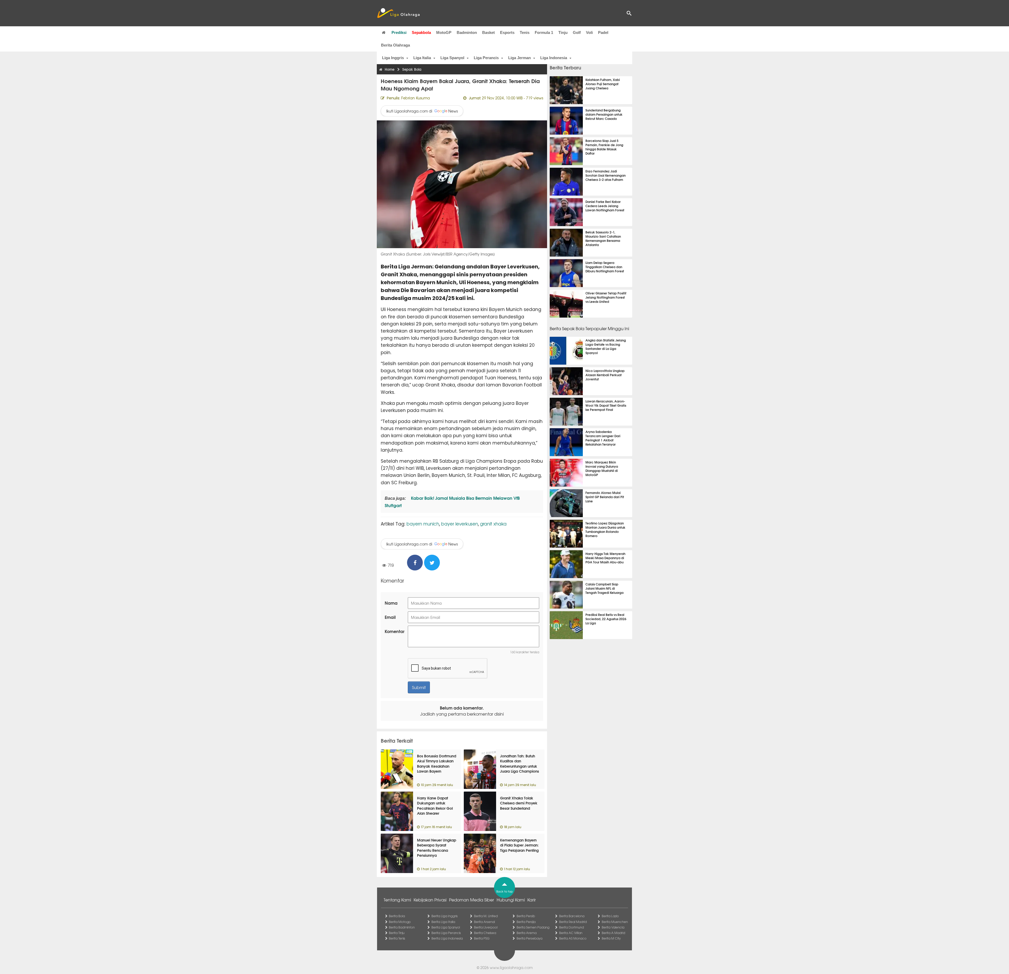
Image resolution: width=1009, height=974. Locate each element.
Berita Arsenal (484, 921)
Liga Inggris (393, 57)
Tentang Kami (397, 899)
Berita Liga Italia (443, 921)
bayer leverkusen (459, 523)
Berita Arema (527, 932)
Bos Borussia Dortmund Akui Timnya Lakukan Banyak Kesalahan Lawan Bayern (436, 763)
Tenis (524, 32)
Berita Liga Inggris (444, 916)
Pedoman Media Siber (471, 899)
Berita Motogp (400, 921)
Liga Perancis (486, 57)
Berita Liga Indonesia (447, 938)
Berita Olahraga (395, 45)
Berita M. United (486, 916)
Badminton (467, 32)
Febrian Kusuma (415, 97)
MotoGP (443, 32)
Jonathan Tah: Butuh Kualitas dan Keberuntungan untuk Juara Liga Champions (519, 763)
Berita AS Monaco (572, 938)
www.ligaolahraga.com (511, 967)
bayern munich (422, 523)
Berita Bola (397, 916)
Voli (589, 32)
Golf (577, 32)
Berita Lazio (610, 916)
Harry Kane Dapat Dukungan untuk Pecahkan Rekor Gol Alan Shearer (435, 805)
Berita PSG (482, 938)
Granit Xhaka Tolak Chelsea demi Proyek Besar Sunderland (518, 803)
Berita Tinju (396, 932)
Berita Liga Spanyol (445, 927)
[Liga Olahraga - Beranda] (398, 13)
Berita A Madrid (613, 932)
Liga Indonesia (553, 57)
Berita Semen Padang (533, 927)
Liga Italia (422, 57)
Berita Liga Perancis (446, 932)
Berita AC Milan (570, 932)
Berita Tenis (397, 938)
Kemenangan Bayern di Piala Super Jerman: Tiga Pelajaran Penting (519, 845)
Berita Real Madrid (573, 921)
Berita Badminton (402, 927)
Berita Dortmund (571, 927)
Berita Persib (526, 916)
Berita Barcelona (571, 916)
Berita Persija (526, 921)
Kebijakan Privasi (430, 899)
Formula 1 (544, 32)
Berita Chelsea (485, 932)
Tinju (563, 32)
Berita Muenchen (615, 921)
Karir (531, 899)
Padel (603, 32)
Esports (507, 32)
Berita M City (611, 938)
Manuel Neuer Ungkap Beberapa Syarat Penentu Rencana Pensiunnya (436, 847)
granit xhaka (493, 523)
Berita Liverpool (485, 927)
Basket (488, 32)
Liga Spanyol (452, 57)
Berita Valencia (613, 927)
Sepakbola (421, 32)
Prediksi (399, 32)
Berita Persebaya (529, 938)
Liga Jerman (519, 57)
